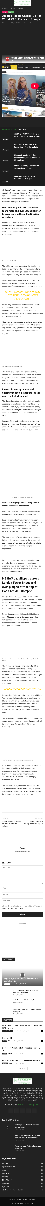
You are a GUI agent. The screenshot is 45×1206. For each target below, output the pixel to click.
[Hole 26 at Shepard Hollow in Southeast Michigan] (6, 1011)
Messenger (32, 1199)
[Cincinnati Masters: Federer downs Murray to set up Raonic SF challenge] (7, 157)
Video (4, 1053)
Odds (25, 1199)
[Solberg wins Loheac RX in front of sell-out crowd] (7, 1127)
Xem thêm (22, 1068)
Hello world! (7, 1038)
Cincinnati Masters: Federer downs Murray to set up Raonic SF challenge (27, 157)
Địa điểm (6, 984)
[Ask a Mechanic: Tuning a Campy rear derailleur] (7, 1149)
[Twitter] (17, 121)
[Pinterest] (22, 121)
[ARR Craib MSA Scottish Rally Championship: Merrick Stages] (7, 136)
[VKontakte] (28, 1111)
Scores (19, 1199)
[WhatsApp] (27, 121)
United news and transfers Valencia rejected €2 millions (11, 823)
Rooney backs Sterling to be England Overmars (22, 1060)
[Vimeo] (22, 1111)
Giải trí (5, 1041)
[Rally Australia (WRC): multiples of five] (6, 1002)
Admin (7, 23)
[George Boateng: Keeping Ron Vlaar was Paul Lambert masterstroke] (7, 1138)
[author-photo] (22, 845)
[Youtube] (34, 1111)
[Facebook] (12, 121)
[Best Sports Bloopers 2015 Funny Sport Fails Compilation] (7, 147)
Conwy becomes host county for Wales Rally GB (33, 822)
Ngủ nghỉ (20, 8)
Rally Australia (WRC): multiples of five (26, 1000)
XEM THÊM (22, 129)
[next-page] (42, 129)
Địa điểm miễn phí (8, 1031)
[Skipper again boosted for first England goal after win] (22, 975)
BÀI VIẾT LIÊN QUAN (9, 129)
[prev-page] (38, 129)
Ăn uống (5, 181)
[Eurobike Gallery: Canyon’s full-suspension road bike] (7, 168)
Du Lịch (13, 8)
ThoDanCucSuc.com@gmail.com (29, 1104)
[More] (32, 121)
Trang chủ (5, 8)
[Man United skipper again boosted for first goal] (7, 179)
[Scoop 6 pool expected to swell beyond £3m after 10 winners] (6, 992)
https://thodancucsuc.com (22, 851)
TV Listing (12, 1199)
